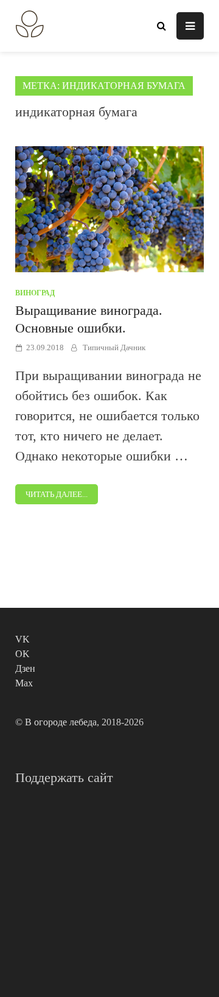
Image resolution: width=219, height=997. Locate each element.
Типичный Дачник (114, 347)
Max (24, 683)
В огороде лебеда (61, 722)
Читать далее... (57, 494)
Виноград (35, 293)
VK (22, 639)
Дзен (25, 668)
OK (22, 654)
